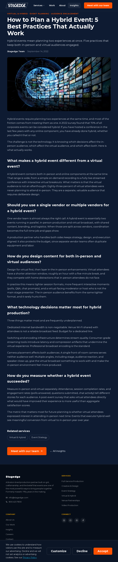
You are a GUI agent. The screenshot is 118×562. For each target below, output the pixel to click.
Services (38, 5)
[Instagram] (76, 520)
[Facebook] (83, 520)
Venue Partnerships (71, 500)
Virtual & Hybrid (17, 437)
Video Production (70, 505)
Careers (9, 534)
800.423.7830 (15, 502)
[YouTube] (70, 520)
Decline (82, 551)
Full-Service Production (73, 481)
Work (52, 5)
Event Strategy (39, 437)
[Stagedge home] (17, 5)
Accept (103, 551)
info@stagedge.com (18, 497)
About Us (10, 520)
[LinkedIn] (64, 520)
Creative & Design (70, 486)
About (62, 5)
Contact (9, 539)
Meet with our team (98, 5)
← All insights (57, 451)
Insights (74, 5)
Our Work (10, 524)
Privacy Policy (30, 557)
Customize (58, 551)
